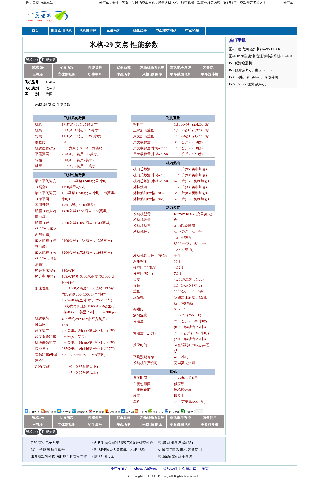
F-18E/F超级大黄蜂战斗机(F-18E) (119, 449)
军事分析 (114, 30)
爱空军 (288, 2)
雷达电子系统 (180, 67)
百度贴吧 (174, 412)
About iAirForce (145, 468)
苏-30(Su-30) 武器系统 (175, 456)
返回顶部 (233, 466)
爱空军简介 (119, 468)
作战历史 (124, 74)
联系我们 (170, 468)
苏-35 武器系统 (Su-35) (175, 442)
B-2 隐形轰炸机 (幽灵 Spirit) (250, 70)
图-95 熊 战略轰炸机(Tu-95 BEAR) (255, 49)
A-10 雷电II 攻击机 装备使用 (180, 449)
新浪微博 (50, 412)
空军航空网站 (166, 30)
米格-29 (32, 60)
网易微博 (98, 412)
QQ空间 (66, 412)
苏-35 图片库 (104, 456)
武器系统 (124, 67)
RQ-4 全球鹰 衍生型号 (48, 449)
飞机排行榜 (87, 30)
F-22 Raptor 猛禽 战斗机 (247, 84)
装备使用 (210, 67)
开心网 (143, 412)
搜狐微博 (114, 412)
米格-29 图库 (152, 74)
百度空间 (158, 412)
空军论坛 (192, 30)
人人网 (129, 412)
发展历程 (67, 67)
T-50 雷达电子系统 (45, 442)
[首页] (48, 22)
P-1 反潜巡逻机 (240, 63)
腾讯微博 (82, 412)
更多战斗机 (209, 74)
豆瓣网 (189, 412)
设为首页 (32, 2)
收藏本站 (46, 2)
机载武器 (140, 30)
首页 (35, 30)
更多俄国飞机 (180, 74)
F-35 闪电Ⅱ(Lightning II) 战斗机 (253, 77)
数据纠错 (189, 468)
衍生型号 (95, 74)
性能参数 (49, 60)
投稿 (205, 468)
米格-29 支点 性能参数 (124, 44)
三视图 (38, 74)
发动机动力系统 (152, 67)
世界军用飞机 (61, 30)
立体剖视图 (66, 74)
